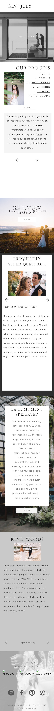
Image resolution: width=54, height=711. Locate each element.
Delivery (43, 91)
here (39, 134)
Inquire (44, 73)
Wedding (43, 87)
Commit (44, 78)
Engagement (41, 82)
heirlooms (42, 95)
